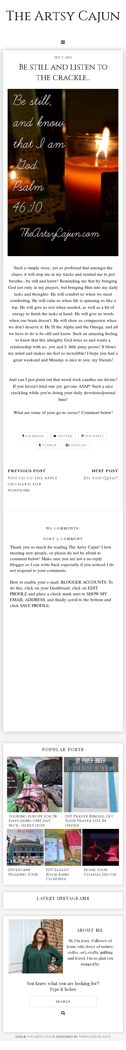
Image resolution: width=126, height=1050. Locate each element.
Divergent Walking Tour (23, 872)
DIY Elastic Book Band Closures (58, 874)
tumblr (49, 445)
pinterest (94, 436)
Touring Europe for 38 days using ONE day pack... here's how (32, 821)
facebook (34, 436)
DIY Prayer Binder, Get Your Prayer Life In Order (89, 821)
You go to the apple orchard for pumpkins (33, 484)
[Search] (63, 1012)
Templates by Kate (95, 1036)
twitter (64, 436)
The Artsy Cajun (63, 16)
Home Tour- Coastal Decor (100, 872)
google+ (79, 445)
